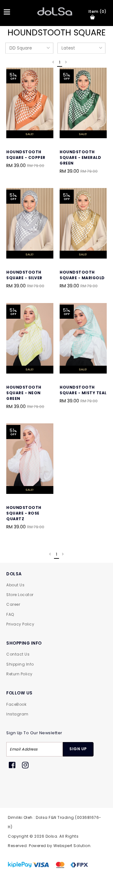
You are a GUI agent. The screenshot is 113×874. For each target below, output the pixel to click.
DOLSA (14, 574)
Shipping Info (20, 664)
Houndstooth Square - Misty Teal (83, 390)
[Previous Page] (53, 62)
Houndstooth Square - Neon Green (23, 393)
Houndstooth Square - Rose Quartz (23, 513)
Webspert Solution (72, 845)
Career (13, 604)
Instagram (17, 714)
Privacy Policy (20, 624)
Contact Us (18, 654)
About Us (15, 585)
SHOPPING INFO (24, 643)
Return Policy (19, 674)
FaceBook (16, 704)
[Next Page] (66, 62)
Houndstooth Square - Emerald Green (80, 157)
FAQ (10, 614)
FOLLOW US (19, 693)
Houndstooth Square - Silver (24, 275)
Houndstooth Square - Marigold (82, 275)
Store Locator (20, 594)
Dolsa (51, 836)
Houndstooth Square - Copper (26, 154)
